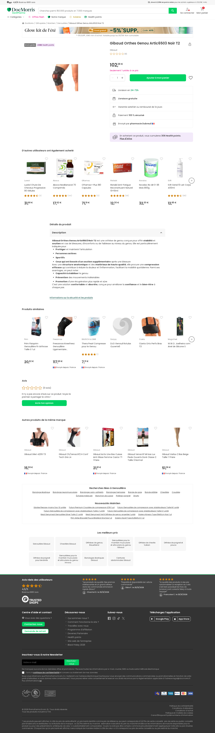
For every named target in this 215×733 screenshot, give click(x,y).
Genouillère (62, 23)
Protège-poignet (123, 495)
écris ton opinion (44, 403)
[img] (63, 78)
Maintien (51, 23)
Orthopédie (40, 23)
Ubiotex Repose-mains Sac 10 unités (50, 507)
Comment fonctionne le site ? (83, 622)
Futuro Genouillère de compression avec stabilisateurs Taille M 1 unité (148, 507)
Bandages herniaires (115, 492)
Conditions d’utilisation (182, 708)
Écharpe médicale (84, 495)
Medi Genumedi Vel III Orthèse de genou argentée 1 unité (110, 514)
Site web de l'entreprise (79, 641)
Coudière (176, 492)
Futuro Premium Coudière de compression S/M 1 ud (92, 507)
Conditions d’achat (184, 710)
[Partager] (190, 44)
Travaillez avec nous (78, 625)
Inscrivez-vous (72, 662)
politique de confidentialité (46, 672)
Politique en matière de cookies (179, 713)
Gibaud (113, 50)
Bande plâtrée (151, 492)
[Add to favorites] (190, 77)
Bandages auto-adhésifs (91, 492)
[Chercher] (173, 11)
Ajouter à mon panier (158, 77)
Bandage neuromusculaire (65, 492)
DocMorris (29, 23)
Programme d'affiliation (80, 629)
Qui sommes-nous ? (78, 618)
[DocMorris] (21, 10)
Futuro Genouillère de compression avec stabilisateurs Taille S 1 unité (138, 511)
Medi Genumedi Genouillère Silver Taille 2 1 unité (62, 514)
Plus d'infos (126, 138)
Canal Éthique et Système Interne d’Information (172, 715)
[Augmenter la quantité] (122, 78)
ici (40, 680)
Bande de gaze (135, 492)
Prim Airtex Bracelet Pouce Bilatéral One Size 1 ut (91, 518)
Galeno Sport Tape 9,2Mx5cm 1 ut (129, 518)
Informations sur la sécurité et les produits (71, 297)
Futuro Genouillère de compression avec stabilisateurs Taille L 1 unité (74, 511)
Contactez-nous (33, 624)
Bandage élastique (41, 492)
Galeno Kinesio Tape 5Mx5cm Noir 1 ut (155, 514)
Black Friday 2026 (76, 644)
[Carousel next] (192, 181)
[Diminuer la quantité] (112, 78)
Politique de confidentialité (181, 706)
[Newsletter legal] (23, 672)
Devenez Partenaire (78, 633)
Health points (74, 637)
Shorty (136, 495)
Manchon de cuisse (104, 495)
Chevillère (164, 492)
